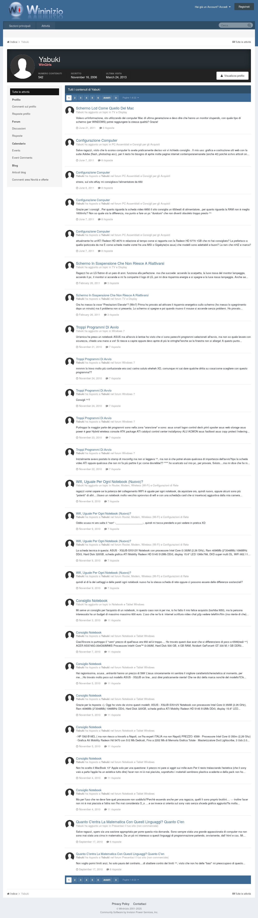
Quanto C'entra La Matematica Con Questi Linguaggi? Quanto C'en (130, 821)
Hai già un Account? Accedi (212, 7)
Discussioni (19, 128)
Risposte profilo (21, 114)
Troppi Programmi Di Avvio (97, 327)
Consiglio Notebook (91, 600)
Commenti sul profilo (24, 106)
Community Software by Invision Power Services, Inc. (129, 912)
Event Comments (22, 157)
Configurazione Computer (96, 140)
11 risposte (114, 620)
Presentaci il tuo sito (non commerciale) (135, 826)
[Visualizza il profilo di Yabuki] (69, 110)
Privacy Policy (120, 904)
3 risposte (108, 128)
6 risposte (115, 842)
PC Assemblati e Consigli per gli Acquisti (136, 144)
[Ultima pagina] (116, 97)
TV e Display (119, 112)
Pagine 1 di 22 (130, 97)
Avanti (106, 97)
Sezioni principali (19, 26)
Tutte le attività (20, 92)
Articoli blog (19, 172)
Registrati (244, 6)
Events (16, 150)
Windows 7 (118, 331)
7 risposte (114, 347)
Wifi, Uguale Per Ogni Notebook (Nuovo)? (109, 481)
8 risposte (107, 160)
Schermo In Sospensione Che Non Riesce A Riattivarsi (120, 263)
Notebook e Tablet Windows (128, 604)
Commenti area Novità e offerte (30, 179)
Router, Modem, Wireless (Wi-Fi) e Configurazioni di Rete (145, 485)
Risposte (17, 135)
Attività (46, 26)
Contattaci (139, 904)
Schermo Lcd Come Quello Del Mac (105, 108)
